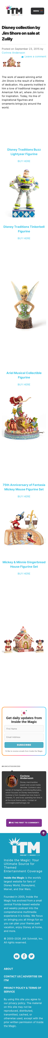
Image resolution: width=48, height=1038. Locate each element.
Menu (36, 11)
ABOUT (8, 968)
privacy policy (17, 1003)
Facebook (24, 956)
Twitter (31, 956)
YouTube (17, 956)
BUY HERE (24, 161)
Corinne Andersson (13, 52)
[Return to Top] (43, 833)
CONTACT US (12, 976)
